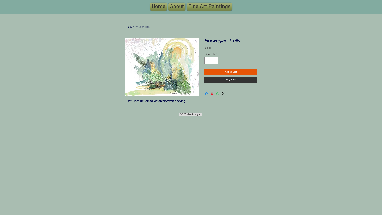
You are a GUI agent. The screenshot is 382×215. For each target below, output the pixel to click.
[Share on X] (223, 93)
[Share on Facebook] (206, 93)
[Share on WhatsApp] (218, 93)
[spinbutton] (211, 60)
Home (128, 27)
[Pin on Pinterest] (212, 93)
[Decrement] (207, 60)
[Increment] (215, 60)
